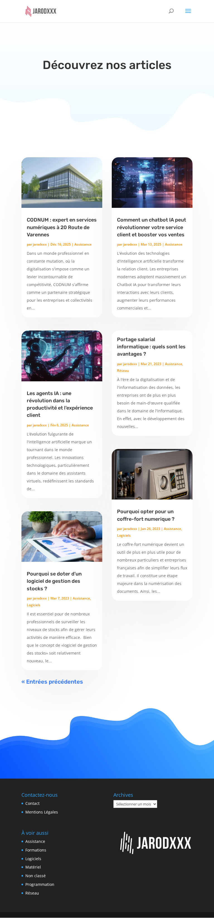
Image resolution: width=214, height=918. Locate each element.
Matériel (33, 867)
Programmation (39, 884)
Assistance (83, 244)
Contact (32, 803)
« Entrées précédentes (52, 681)
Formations (35, 850)
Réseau (123, 370)
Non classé (35, 875)
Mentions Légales (41, 812)
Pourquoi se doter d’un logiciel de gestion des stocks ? (54, 581)
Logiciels (33, 605)
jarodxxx (40, 244)
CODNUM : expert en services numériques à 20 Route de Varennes (62, 227)
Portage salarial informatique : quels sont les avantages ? (151, 346)
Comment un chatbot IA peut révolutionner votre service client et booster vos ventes (151, 227)
